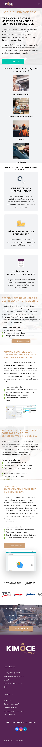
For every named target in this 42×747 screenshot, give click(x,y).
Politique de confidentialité (14, 711)
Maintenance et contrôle (13, 683)
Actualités (7, 700)
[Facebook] (17, 729)
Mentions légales (10, 708)
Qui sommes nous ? (11, 704)
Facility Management (12, 673)
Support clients (9, 715)
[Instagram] (21, 729)
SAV (5, 687)
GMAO (6, 680)
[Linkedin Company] (25, 729)
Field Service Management (14, 676)
